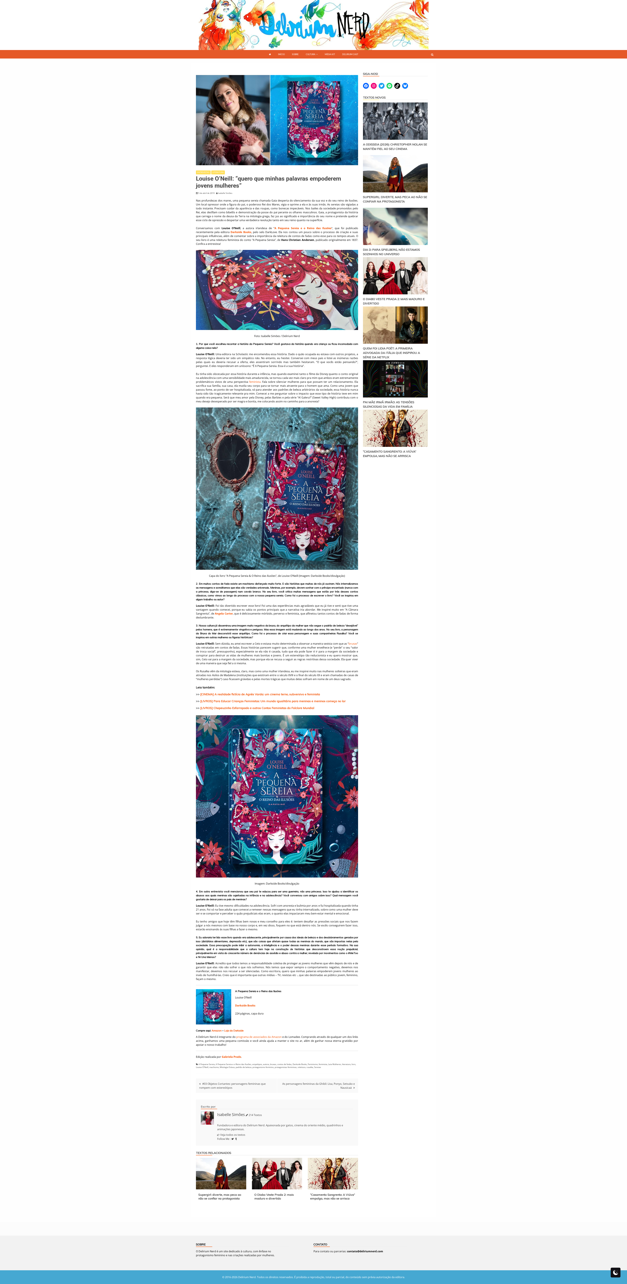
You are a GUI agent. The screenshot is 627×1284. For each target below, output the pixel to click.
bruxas (353, 643)
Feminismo (313, 1064)
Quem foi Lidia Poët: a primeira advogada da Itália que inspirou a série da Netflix (391, 352)
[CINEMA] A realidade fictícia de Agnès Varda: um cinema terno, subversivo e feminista (260, 694)
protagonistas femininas (286, 1067)
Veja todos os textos (232, 1135)
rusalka (309, 1067)
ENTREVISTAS (203, 172)
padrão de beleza (243, 1067)
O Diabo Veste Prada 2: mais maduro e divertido (274, 1196)
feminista (255, 382)
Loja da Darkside (234, 1030)
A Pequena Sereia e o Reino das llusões (233, 1064)
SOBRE (295, 54)
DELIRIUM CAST (350, 54)
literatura (346, 1064)
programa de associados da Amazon (258, 1037)
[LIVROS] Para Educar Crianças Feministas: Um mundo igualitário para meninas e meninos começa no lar (273, 701)
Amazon (217, 1030)
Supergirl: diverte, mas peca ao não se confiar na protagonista (219, 1196)
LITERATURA (218, 172)
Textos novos (374, 97)
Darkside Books (245, 1005)
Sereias (317, 1067)
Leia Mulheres (334, 1064)
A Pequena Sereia (207, 1064)
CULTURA (310, 54)
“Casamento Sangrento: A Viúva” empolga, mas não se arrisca (332, 1196)
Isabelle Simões (231, 1114)
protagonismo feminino (263, 1067)
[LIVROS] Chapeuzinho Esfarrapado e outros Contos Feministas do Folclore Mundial (257, 708)
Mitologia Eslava (227, 1067)
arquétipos (257, 1064)
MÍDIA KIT (330, 54)
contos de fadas (284, 1064)
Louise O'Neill (202, 1067)
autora (266, 1064)
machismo (214, 1067)
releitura (301, 1067)
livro (353, 1064)
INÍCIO (281, 54)
